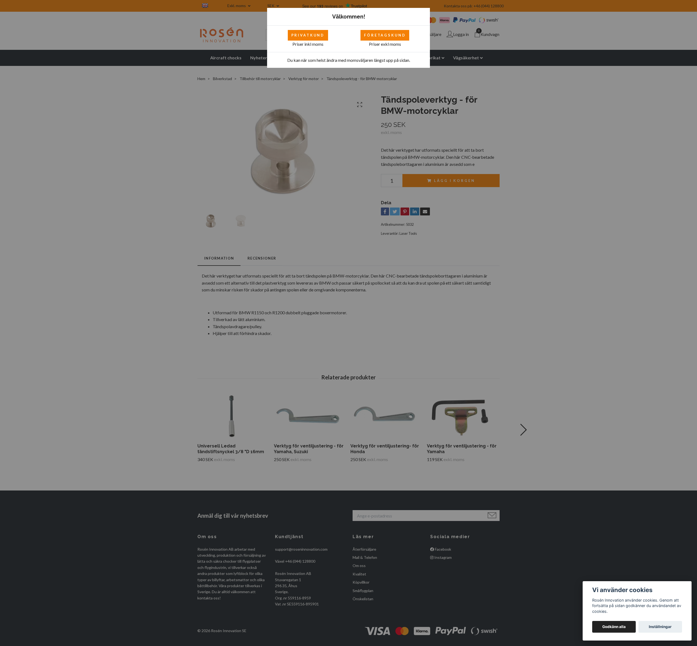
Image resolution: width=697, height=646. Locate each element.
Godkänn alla (614, 626)
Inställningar (660, 626)
